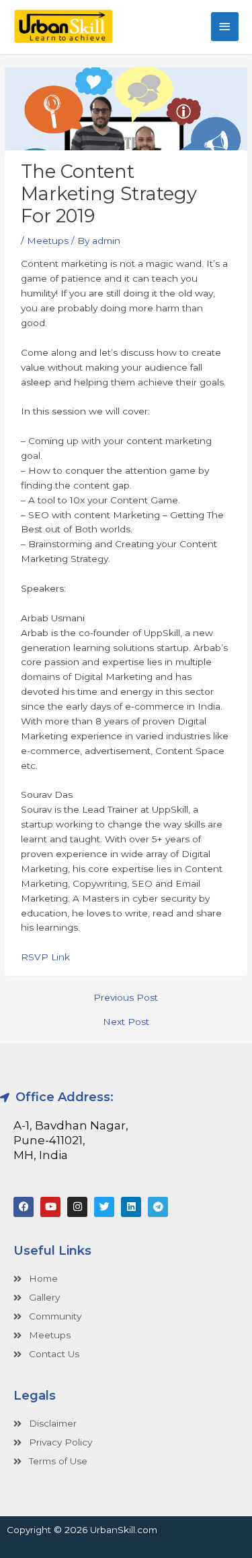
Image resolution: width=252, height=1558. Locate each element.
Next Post (126, 1022)
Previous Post (125, 998)
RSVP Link (45, 957)
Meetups (48, 240)
